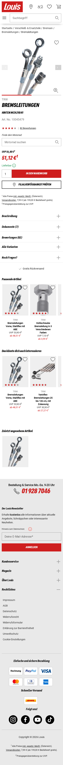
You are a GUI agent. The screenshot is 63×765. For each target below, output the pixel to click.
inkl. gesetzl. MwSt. (22, 196)
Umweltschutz (10, 633)
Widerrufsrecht (11, 616)
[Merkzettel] (49, 6)
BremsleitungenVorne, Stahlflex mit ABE (15, 326)
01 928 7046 (36, 491)
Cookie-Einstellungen (14, 639)
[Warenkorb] (58, 6)
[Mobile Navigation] (4, 17)
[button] (57, 18)
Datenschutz (10, 611)
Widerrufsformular (13, 622)
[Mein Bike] (40, 6)
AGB (5, 605)
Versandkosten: (9, 200)
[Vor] (58, 67)
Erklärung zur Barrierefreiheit (18, 628)
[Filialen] (31, 6)
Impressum (9, 600)
